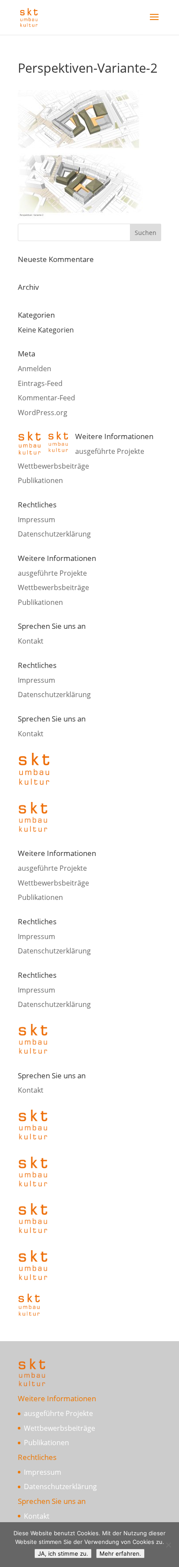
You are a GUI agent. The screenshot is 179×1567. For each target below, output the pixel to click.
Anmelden (34, 368)
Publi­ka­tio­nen (40, 480)
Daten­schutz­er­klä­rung (54, 534)
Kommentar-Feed (46, 398)
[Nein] (168, 1544)
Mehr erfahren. (120, 1553)
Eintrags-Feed (40, 383)
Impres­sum (36, 519)
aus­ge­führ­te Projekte (109, 451)
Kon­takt (30, 641)
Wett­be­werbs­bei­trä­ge (53, 466)
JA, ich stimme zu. (63, 1553)
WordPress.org (42, 412)
